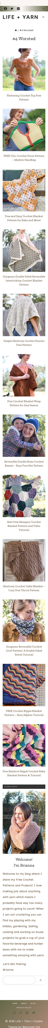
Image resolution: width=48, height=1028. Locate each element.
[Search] (41, 980)
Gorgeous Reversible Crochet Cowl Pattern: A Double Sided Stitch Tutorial (24, 650)
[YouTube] (33, 1013)
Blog (33, 1003)
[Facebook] (5, 8)
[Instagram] (18, 8)
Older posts (10, 787)
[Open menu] (43, 17)
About (24, 1003)
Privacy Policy (24, 1007)
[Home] (16, 30)
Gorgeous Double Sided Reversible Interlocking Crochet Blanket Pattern (24, 280)
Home (15, 1003)
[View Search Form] (43, 8)
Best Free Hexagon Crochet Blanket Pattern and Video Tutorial (24, 525)
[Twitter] (12, 8)
